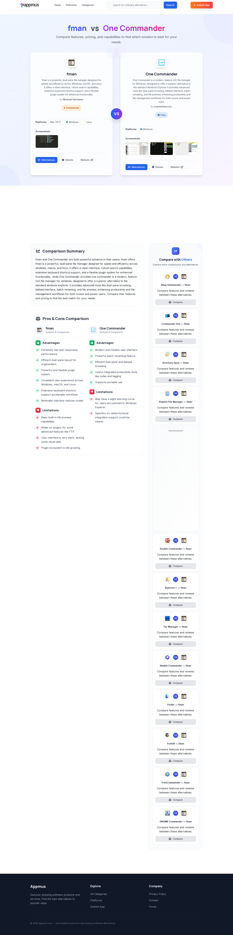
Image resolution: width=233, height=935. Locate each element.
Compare (178, 302)
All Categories (98, 894)
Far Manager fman (176, 626)
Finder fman (175, 704)
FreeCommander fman (176, 782)
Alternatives (48, 160)
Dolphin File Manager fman (175, 401)
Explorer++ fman (175, 587)
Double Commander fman (175, 548)
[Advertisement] (116, 209)
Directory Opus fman (175, 362)
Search (170, 5)
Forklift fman (175, 743)
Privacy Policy (157, 894)
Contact (153, 900)
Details (69, 160)
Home (58, 5)
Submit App (203, 5)
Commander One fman (176, 323)
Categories (88, 5)
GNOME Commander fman (176, 821)
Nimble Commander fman (175, 665)
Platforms (71, 5)
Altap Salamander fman (175, 285)
